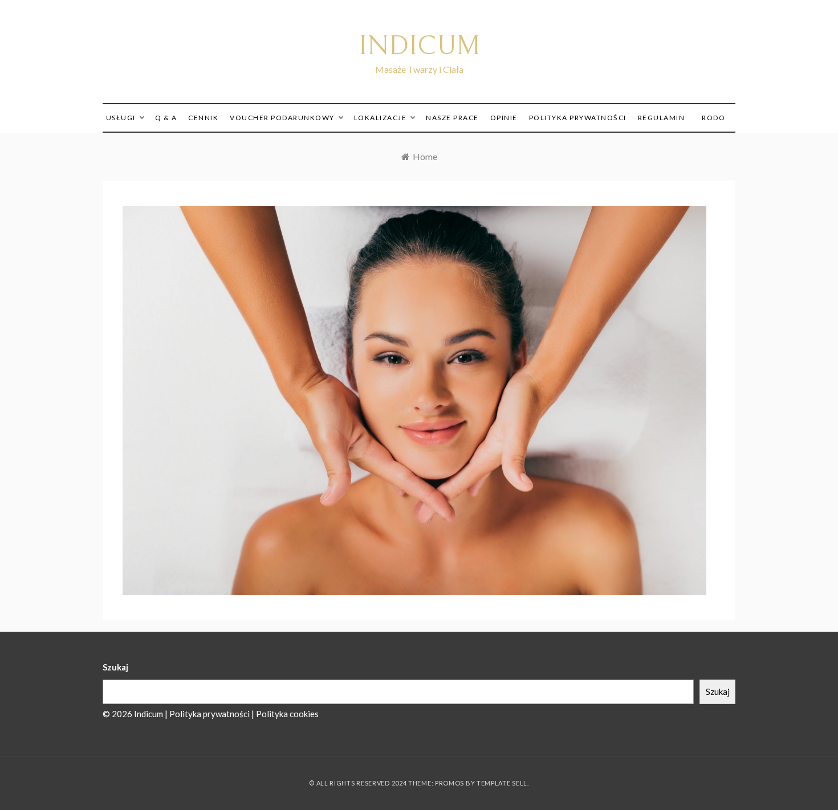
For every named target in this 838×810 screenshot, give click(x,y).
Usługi (121, 117)
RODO (713, 117)
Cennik (203, 117)
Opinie (504, 117)
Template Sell (502, 783)
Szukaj (115, 667)
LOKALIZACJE (380, 117)
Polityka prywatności (578, 117)
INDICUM (419, 46)
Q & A (166, 117)
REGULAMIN (661, 117)
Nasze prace (452, 117)
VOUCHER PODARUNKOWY (282, 117)
